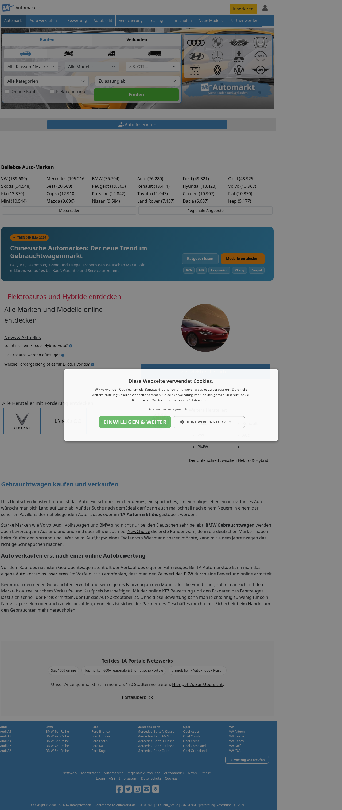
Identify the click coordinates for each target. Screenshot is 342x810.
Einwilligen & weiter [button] (134, 422)
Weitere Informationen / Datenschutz (181, 400)
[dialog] (171, 405)
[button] (171, 409)
